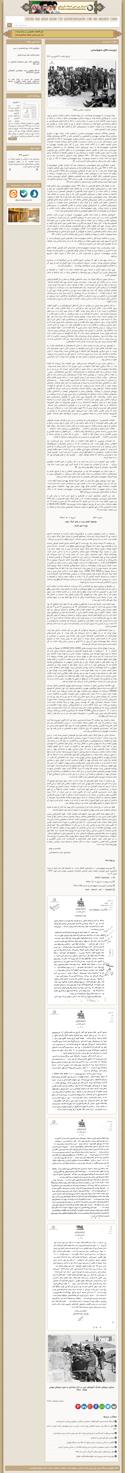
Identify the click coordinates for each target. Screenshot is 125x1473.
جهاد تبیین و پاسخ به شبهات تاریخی (74, 19)
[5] (114, 889)
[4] (114, 885)
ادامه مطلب (12, 139)
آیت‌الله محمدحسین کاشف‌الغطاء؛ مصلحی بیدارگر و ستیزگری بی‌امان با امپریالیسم (85, 1421)
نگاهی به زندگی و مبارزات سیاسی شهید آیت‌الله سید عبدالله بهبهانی (90, 1442)
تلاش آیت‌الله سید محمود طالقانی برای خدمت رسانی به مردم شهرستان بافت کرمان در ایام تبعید (82, 1427)
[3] (114, 881)
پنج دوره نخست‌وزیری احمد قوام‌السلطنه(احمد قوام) (95, 1456)
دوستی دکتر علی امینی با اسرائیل (103, 1438)
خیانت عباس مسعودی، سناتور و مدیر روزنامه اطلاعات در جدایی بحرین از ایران (86, 1447)
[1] (114, 868)
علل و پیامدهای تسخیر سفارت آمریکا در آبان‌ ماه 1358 (95, 1451)
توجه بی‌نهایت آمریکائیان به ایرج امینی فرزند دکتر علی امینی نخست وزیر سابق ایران (84, 1433)
